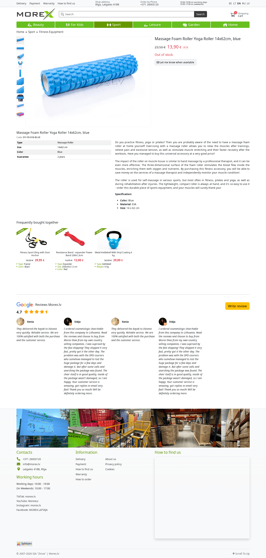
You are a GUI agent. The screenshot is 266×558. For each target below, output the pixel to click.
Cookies (110, 469)
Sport (116, 24)
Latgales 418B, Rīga (35, 469)
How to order (83, 479)
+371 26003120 (149, 4)
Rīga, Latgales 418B (107, 4)
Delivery (21, 3)
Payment (34, 3)
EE (231, 3)
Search (200, 14)
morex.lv (26, 496)
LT (235, 3)
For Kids (76, 24)
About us (110, 459)
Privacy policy (113, 464)
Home (232, 24)
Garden (193, 24)
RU (244, 3)
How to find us (66, 3)
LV (248, 3)
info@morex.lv (31, 464)
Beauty (38, 24)
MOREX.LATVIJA (32, 510)
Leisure (154, 24)
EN (239, 3)
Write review (237, 306)
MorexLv (27, 501)
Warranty (48, 3)
